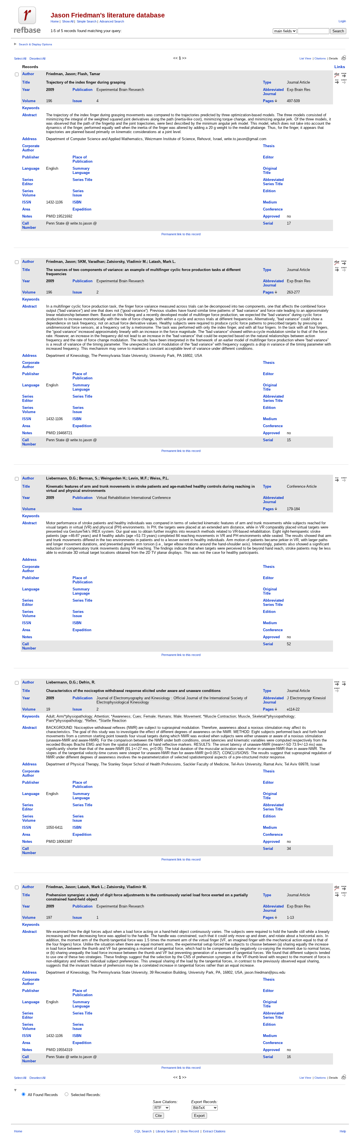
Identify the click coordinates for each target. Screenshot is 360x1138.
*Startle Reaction (112, 720)
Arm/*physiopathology (74, 716)
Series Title (82, 180)
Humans (164, 716)
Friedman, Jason (60, 74)
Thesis (268, 146)
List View (305, 58)
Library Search (166, 1131)
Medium (270, 202)
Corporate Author (30, 148)
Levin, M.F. (138, 478)
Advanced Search (112, 21)
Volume (28, 101)
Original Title (270, 170)
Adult (50, 716)
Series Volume (28, 193)
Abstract (29, 115)
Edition (269, 191)
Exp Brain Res (298, 90)
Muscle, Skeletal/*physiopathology (266, 716)
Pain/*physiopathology (64, 720)
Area (26, 209)
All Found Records (43, 1095)
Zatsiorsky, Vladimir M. (127, 261)
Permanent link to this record (181, 234)
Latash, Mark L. (162, 261)
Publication (83, 90)
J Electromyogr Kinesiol (306, 698)
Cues (137, 716)
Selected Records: (86, 1095)
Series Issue (78, 193)
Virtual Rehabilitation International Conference (133, 498)
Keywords (30, 108)
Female (149, 716)
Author (28, 74)
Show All (67, 21)
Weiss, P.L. (159, 478)
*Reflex (90, 720)
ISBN (77, 202)
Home (55, 21)
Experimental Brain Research (120, 90)
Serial (268, 223)
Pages (268, 101)
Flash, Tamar (89, 74)
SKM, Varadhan (91, 261)
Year (26, 90)
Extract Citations (214, 1131)
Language (30, 168)
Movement (192, 716)
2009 (50, 90)
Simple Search (86, 21)
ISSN (26, 202)
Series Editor (27, 182)
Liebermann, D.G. (61, 478)
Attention (101, 716)
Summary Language (81, 170)
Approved (271, 216)
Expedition (82, 209)
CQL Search (143, 1131)
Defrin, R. (87, 682)
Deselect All (37, 58)
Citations (320, 58)
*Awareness (120, 716)
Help (343, 1131)
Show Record (189, 1131)
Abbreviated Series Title (273, 182)
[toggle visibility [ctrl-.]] (16, 1090)
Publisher (30, 157)
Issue (77, 101)
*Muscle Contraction (219, 716)
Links (339, 66)
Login (342, 21)
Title (26, 82)
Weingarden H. (113, 478)
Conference (273, 209)
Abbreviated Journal (273, 92)
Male (177, 716)
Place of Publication (83, 159)
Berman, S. (88, 478)
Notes (27, 216)
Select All (20, 58)
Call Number (29, 225)
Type (267, 82)
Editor (268, 157)
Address (29, 139)
